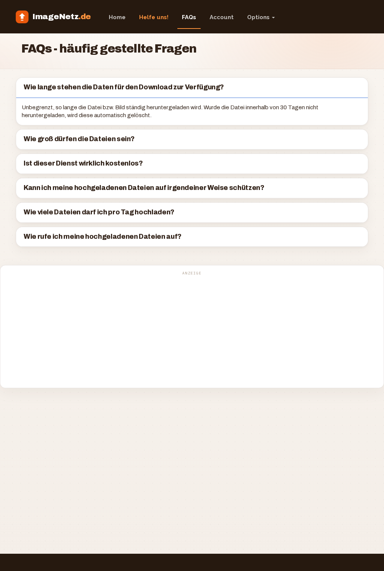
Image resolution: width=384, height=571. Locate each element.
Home (117, 17)
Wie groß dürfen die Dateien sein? (79, 139)
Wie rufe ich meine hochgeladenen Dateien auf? (103, 236)
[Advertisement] (192, 330)
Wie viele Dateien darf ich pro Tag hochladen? (99, 212)
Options (259, 17)
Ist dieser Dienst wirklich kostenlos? (83, 163)
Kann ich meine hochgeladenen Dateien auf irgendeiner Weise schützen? (144, 187)
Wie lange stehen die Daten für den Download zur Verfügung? (124, 87)
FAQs (189, 17)
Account (222, 17)
